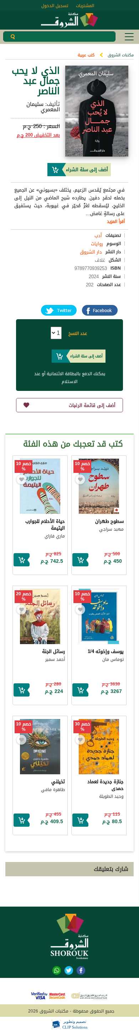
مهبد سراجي (111, 529)
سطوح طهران (109, 521)
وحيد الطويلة (111, 796)
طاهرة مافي (53, 790)
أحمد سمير (55, 659)
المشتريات (85, 6)
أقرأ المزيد (116, 221)
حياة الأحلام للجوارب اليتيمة (45, 524)
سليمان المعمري (43, 106)
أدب (98, 235)
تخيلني (58, 781)
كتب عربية (86, 55)
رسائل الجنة (53, 651)
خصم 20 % (23, 596)
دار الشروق (91, 252)
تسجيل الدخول (54, 6)
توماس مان (113, 659)
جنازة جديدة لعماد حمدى (105, 785)
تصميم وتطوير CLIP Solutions (74, 1024)
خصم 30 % (82, 726)
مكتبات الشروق (121, 55)
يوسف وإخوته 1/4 (106, 651)
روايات (97, 243)
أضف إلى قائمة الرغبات (92, 405)
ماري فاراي (55, 536)
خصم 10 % (82, 466)
